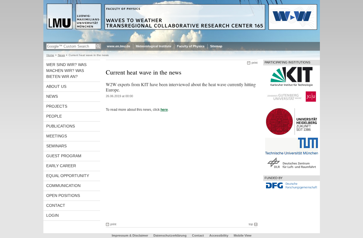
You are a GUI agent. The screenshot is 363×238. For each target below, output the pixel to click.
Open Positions (63, 195)
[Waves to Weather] (181, 41)
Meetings (56, 136)
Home (50, 55)
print (255, 62)
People (54, 116)
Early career (61, 165)
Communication (63, 185)
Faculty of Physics (190, 46)
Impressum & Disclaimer (130, 235)
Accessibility (219, 235)
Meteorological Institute (153, 46)
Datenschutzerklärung (170, 235)
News (61, 55)
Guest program (63, 156)
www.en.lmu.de (118, 46)
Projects (56, 106)
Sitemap (216, 46)
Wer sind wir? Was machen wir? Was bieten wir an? (66, 70)
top (251, 224)
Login (52, 215)
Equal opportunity (67, 175)
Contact (55, 205)
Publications (60, 126)
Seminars (56, 146)
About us (56, 86)
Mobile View (243, 235)
